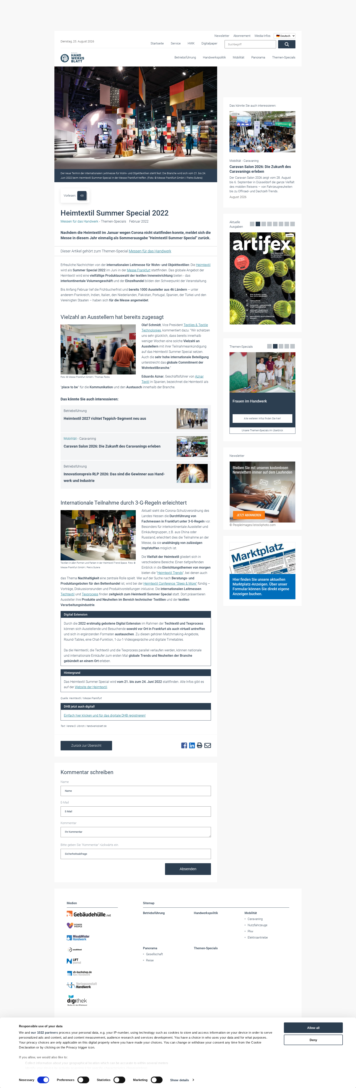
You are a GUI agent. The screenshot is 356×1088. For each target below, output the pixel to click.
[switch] (83, 1079)
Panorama (258, 57)
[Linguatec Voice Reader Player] (82, 195)
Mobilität (238, 57)
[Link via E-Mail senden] (206, 745)
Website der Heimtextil (91, 687)
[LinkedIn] (191, 745)
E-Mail (65, 802)
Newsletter (221, 36)
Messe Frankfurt (138, 270)
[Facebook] (183, 745)
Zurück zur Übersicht (86, 745)
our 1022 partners (44, 1032)
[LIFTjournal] (92, 961)
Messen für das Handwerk (150, 251)
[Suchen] (286, 44)
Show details (179, 1080)
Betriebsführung (185, 57)
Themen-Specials (283, 57)
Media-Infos (263, 36)
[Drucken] (198, 746)
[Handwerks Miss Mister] (92, 937)
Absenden (188, 869)
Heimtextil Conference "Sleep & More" (170, 583)
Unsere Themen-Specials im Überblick (262, 430)
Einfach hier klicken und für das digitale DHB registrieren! (105, 715)
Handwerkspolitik (214, 57)
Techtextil (68, 594)
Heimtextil (203, 265)
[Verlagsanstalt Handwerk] (92, 985)
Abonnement (242, 36)
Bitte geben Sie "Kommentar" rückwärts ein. (90, 845)
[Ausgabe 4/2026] (262, 278)
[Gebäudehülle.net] (92, 914)
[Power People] (92, 925)
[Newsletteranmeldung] (262, 492)
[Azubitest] (92, 949)
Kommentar (68, 823)
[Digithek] (92, 1000)
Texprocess (90, 594)
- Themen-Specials (93, 221)
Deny (313, 1039)
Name (65, 782)
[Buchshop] (92, 973)
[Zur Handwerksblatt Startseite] (72, 57)
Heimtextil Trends (170, 573)
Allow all (313, 1028)
